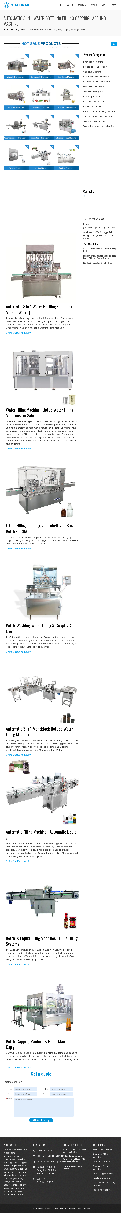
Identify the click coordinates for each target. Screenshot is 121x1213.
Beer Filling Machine (93, 61)
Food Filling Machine (93, 86)
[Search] (114, 44)
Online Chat (12, 332)
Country (45, 1094)
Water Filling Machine (94, 121)
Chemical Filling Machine (96, 76)
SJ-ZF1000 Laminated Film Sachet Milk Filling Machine (99, 249)
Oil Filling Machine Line (94, 101)
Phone (10, 1094)
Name (10, 1089)
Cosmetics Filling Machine (96, 81)
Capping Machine (92, 71)
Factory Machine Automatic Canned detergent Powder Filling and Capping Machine (99, 256)
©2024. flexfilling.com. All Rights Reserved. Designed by (55, 1208)
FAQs (103, 5)
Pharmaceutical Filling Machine (99, 111)
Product (81, 5)
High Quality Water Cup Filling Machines (97, 262)
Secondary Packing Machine (97, 116)
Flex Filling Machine (102, 1190)
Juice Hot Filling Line (93, 91)
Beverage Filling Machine (96, 66)
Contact (113, 5)
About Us (70, 5)
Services (94, 5)
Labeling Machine (92, 96)
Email (46, 1089)
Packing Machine (92, 106)
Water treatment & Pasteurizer (99, 126)
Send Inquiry (24, 332)
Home (60, 5)
